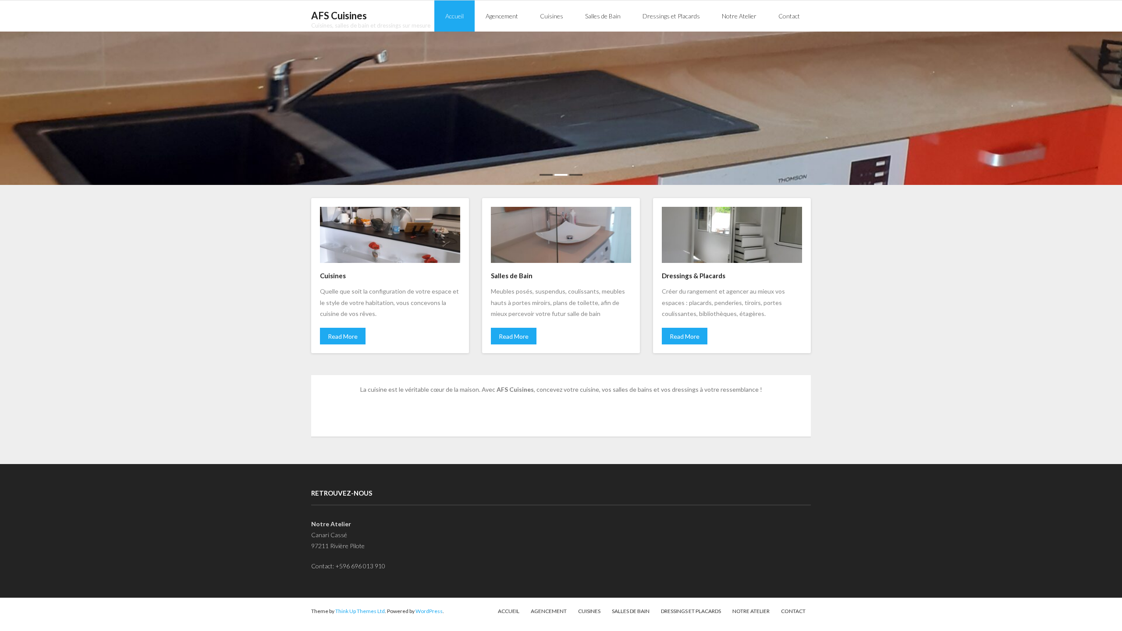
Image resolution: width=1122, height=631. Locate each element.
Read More (343, 336)
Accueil (508, 611)
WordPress (429, 611)
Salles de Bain (631, 611)
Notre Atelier (751, 611)
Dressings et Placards (691, 611)
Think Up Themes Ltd (360, 611)
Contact (793, 611)
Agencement (549, 611)
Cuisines (589, 611)
